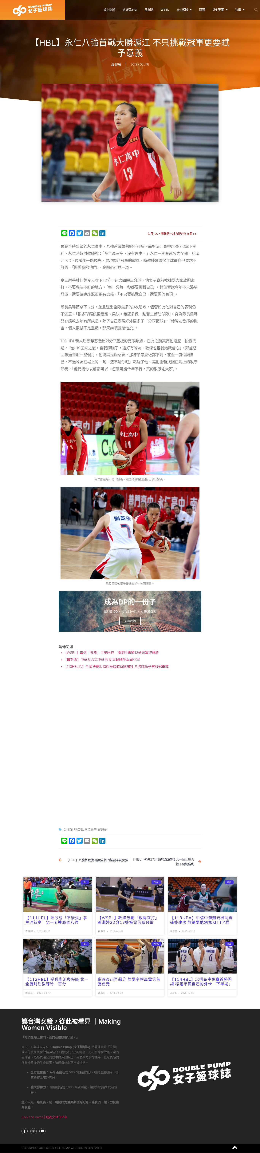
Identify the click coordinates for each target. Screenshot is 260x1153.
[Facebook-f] (25, 1131)
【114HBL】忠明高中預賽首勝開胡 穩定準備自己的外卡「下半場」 (201, 981)
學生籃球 (182, 9)
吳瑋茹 (68, 829)
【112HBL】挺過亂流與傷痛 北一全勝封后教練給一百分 (57, 981)
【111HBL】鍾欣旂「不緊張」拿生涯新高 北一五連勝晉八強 (56, 920)
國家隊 (148, 9)
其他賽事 (218, 9)
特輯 (238, 9)
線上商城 (109, 9)
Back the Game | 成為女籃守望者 (44, 1117)
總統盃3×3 (130, 9)
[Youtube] (42, 1131)
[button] (256, 10)
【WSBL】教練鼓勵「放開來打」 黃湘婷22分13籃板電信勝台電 (128, 920)
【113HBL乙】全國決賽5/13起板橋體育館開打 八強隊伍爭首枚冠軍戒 (115, 667)
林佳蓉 (78, 829)
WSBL (165, 9)
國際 (202, 9)
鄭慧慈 (102, 829)
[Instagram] (33, 1131)
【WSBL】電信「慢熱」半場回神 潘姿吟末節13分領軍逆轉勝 (110, 653)
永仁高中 (91, 829)
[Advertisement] (130, 214)
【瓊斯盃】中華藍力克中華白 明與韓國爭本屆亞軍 (101, 660)
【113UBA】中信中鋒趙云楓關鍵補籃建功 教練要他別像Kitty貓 (201, 920)
